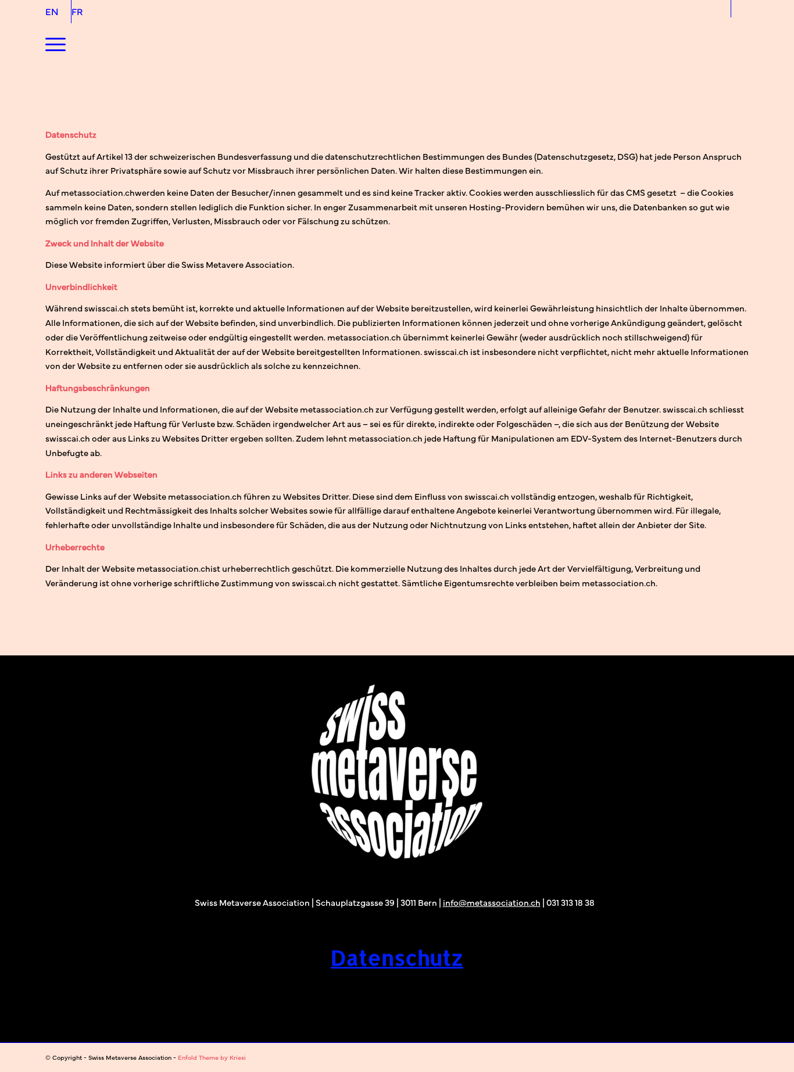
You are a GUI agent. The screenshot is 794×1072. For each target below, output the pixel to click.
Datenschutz (397, 957)
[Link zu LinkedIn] (740, 8)
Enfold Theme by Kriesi (212, 1057)
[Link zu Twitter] (722, 8)
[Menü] (55, 43)
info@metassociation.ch (492, 902)
